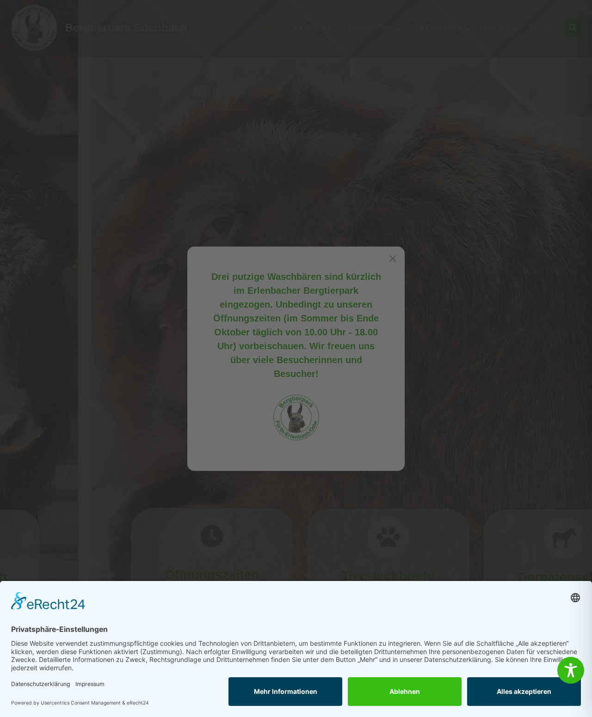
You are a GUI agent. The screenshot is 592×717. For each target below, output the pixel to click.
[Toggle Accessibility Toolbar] (570, 670)
